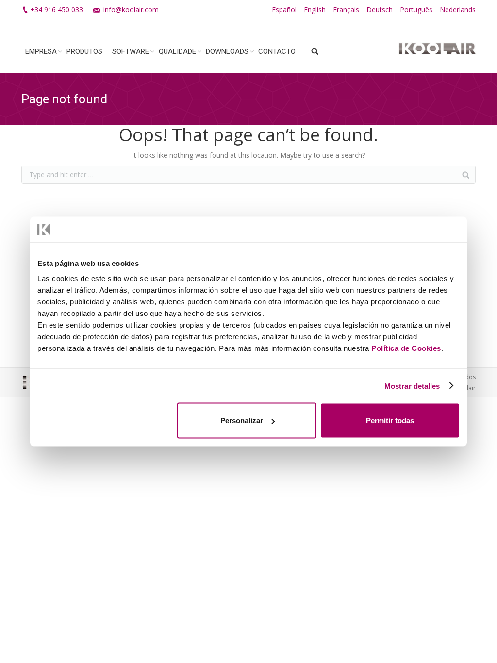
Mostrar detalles (412, 385)
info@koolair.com (131, 9)
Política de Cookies (406, 348)
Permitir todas (390, 420)
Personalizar (241, 420)
